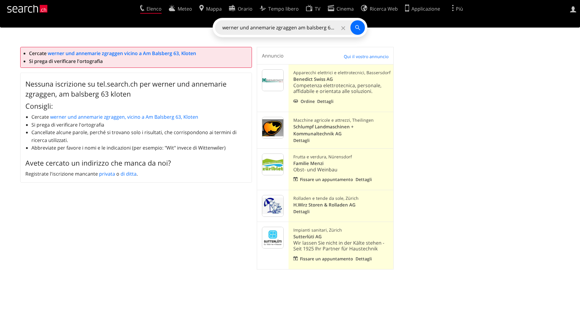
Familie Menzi (308, 163)
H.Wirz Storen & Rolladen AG (324, 205)
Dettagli (325, 101)
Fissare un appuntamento (326, 179)
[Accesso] (573, 8)
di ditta (129, 173)
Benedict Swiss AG (313, 79)
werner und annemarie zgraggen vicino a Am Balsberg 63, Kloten (122, 53)
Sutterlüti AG (307, 236)
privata (107, 173)
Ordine (308, 101)
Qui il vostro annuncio (366, 56)
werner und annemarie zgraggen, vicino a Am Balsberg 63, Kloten (124, 117)
